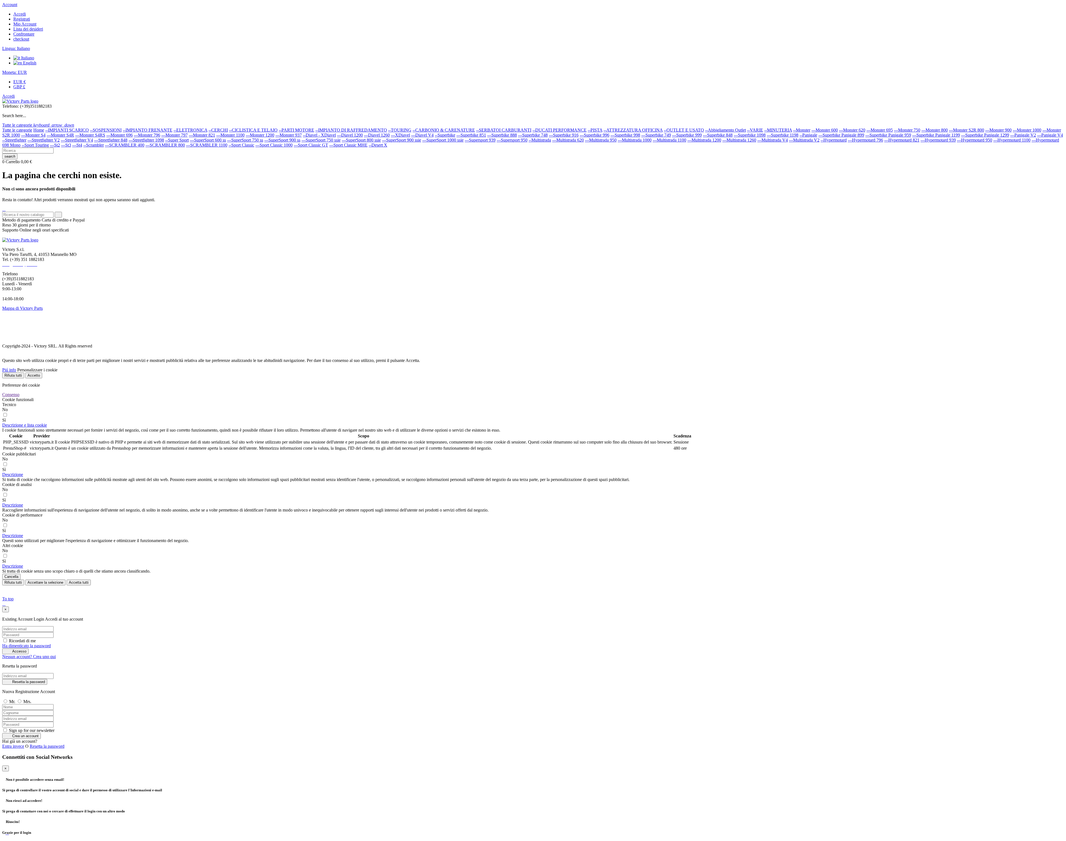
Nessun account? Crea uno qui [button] (29, 656)
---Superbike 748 (533, 135)
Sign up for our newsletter (31, 730)
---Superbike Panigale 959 (888, 135)
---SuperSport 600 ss (208, 140)
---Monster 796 (147, 135)
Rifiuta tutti (13, 375)
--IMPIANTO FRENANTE (147, 130)
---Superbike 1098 (750, 135)
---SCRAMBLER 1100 (206, 145)
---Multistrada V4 (772, 140)
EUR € (19, 81)
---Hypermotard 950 (974, 140)
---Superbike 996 (594, 135)
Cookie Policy (14, 327)
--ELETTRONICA (190, 130)
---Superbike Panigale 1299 (985, 135)
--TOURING (399, 130)
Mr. (12, 701)
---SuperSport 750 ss (245, 140)
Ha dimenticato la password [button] (26, 645)
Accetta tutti (79, 582)
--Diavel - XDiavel (319, 135)
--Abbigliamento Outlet (725, 130)
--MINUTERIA (778, 130)
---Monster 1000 (1027, 130)
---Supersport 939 (480, 140)
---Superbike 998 (625, 135)
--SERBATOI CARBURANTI (503, 130)
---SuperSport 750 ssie (321, 140)
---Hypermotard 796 (865, 140)
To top (8, 598)
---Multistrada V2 (804, 140)
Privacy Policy (15, 336)
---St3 (66, 145)
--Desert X (378, 145)
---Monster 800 (934, 130)
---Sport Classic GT (311, 145)
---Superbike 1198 (782, 135)
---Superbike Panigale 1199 (936, 135)
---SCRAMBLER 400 (124, 145)
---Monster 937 (288, 135)
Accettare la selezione (45, 582)
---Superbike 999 (687, 135)
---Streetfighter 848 (110, 140)
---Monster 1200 (260, 135)
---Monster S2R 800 (966, 130)
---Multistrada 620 (568, 140)
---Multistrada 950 (601, 140)
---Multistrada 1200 (704, 140)
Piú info (9, 369)
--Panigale (808, 135)
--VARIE (755, 130)
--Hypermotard (834, 140)
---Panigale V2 (1023, 135)
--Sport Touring (35, 145)
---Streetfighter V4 (77, 140)
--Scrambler (93, 145)
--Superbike (445, 135)
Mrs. (27, 701)
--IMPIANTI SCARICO (67, 130)
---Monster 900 (998, 130)
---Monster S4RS (90, 135)
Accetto (33, 375)
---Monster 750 (907, 130)
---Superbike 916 (564, 135)
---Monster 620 (852, 130)
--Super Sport (177, 140)
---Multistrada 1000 (635, 140)
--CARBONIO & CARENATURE (444, 130)
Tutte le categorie (17, 130)
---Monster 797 (174, 135)
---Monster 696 (119, 135)
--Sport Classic (241, 145)
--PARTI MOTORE (296, 130)
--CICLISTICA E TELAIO (253, 130)
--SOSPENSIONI (106, 130)
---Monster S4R (60, 135)
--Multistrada (540, 140)
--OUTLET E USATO (684, 130)
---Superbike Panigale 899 (841, 135)
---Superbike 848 (718, 135)
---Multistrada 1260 (739, 140)
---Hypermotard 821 (901, 140)
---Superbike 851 (471, 135)
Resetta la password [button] (47, 746)
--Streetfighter (14, 140)
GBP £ (19, 86)
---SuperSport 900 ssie (401, 140)
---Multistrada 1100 (669, 140)
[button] (24, 425)
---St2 (55, 145)
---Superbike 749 (656, 135)
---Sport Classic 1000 (274, 145)
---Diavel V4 (422, 135)
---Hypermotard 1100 (1011, 140)
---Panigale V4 (1050, 135)
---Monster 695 (879, 130)
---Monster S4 (33, 135)
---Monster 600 (824, 130)
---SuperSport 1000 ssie (443, 140)
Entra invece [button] (13, 746)
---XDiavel (400, 135)
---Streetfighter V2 (43, 140)
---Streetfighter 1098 (146, 140)
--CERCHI (218, 130)
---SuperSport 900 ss (282, 140)
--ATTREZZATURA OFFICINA (633, 130)
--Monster (801, 130)
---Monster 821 (202, 135)
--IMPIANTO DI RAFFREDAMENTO (351, 130)
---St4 (77, 145)
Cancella (11, 577)
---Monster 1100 (230, 135)
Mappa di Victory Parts (22, 308)
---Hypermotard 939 (938, 140)
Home (38, 130)
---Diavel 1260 (377, 135)
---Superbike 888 (502, 135)
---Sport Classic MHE (348, 145)
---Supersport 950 (512, 140)
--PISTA (595, 130)
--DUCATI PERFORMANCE (559, 130)
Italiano (27, 58)
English (29, 63)
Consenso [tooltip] (10, 394)
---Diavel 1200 (350, 135)
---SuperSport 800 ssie (361, 140)
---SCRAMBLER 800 (165, 145)
